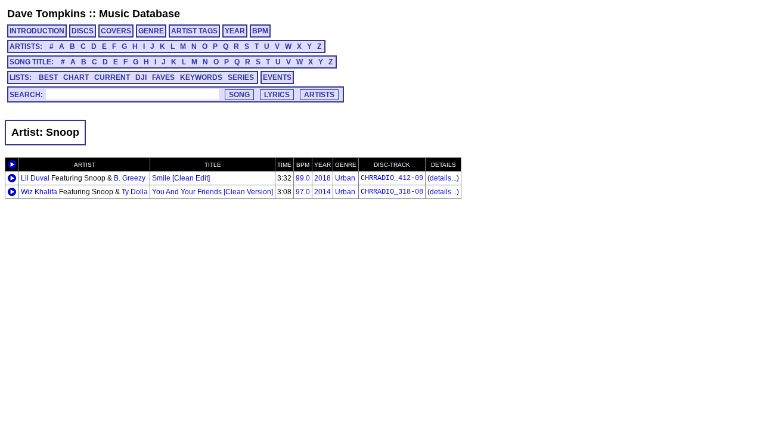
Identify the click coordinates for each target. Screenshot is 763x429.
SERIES (241, 77)
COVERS (116, 31)
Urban (345, 178)
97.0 (303, 192)
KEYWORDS (201, 77)
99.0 (303, 178)
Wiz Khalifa (39, 192)
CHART (76, 77)
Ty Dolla (135, 192)
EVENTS (277, 77)
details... (443, 178)
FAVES (163, 77)
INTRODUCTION (37, 31)
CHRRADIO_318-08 (392, 192)
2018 (322, 178)
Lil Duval (35, 178)
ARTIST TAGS (194, 31)
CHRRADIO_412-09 (392, 178)
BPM (260, 31)
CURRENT (112, 77)
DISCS (83, 31)
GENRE (151, 31)
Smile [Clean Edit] (181, 178)
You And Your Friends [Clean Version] (212, 192)
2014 (322, 192)
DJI (141, 77)
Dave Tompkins (46, 14)
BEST (48, 77)
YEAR (235, 31)
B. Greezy (129, 178)
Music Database (139, 14)
